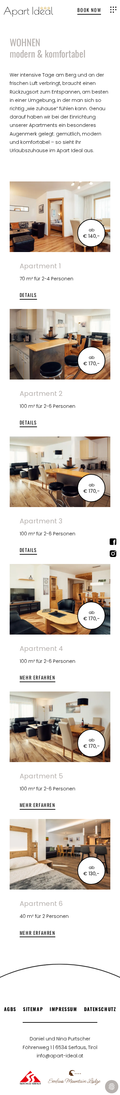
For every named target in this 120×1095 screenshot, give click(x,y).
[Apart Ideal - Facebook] (113, 543)
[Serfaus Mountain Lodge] (74, 1077)
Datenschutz (100, 1008)
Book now (89, 10)
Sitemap (33, 1008)
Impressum (63, 1008)
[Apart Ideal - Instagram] (113, 555)
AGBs (10, 1008)
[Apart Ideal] (28, 12)
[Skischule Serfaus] (30, 1077)
